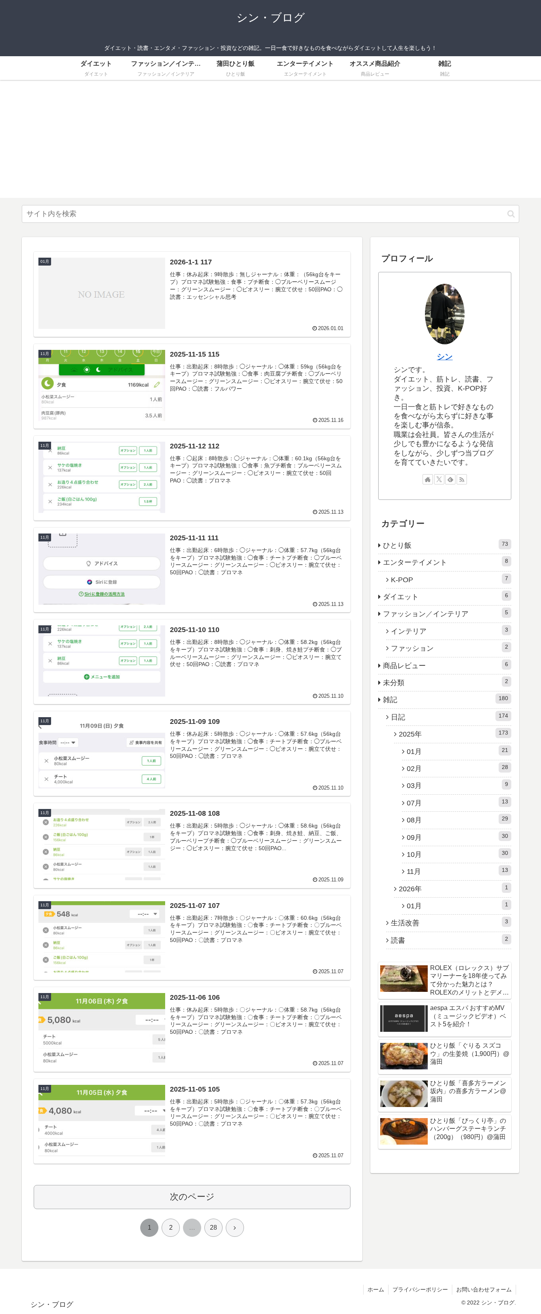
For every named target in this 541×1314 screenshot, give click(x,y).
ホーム (376, 1289)
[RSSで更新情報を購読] (462, 479)
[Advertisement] (270, 142)
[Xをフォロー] (439, 479)
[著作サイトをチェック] (428, 479)
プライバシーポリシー (420, 1289)
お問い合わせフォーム (484, 1289)
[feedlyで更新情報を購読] (450, 479)
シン (445, 356)
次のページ (192, 1197)
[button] (511, 213)
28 (213, 1227)
